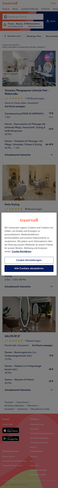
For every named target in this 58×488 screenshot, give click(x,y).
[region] (28, 244)
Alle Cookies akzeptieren (29, 268)
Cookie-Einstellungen (29, 260)
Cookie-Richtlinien (21, 251)
